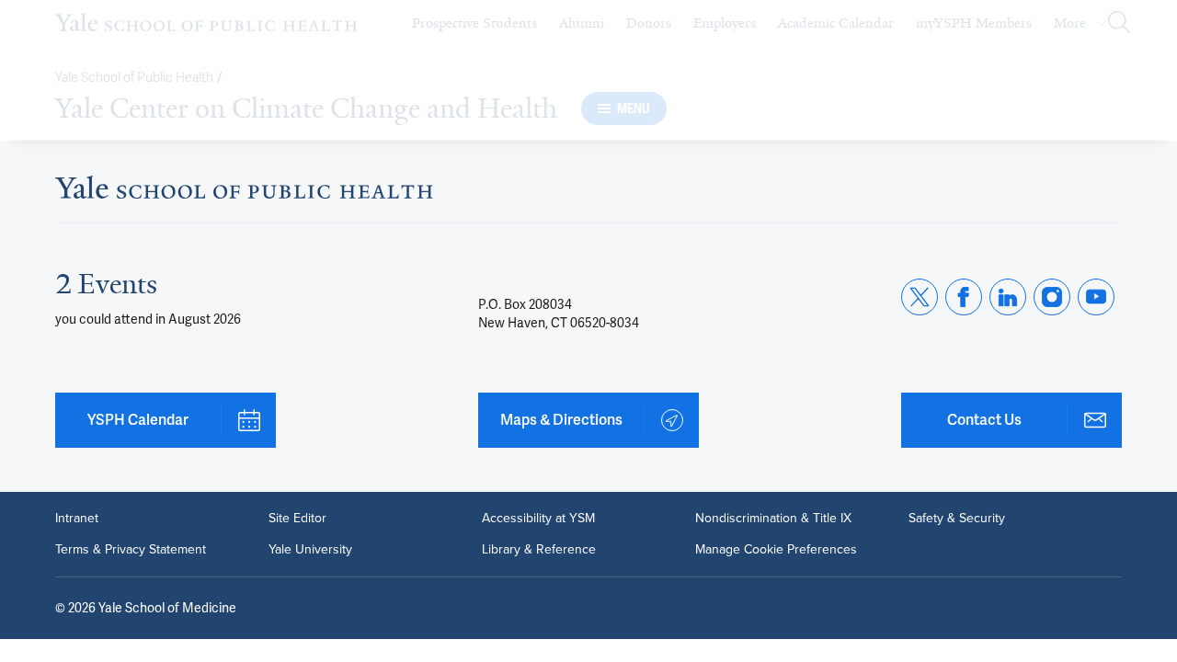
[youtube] (1096, 297)
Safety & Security (956, 518)
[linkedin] (1007, 297)
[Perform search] (1119, 23)
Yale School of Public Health (134, 78)
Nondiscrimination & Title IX (773, 518)
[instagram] (1052, 297)
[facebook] (963, 297)
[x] (919, 297)
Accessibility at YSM (538, 518)
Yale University (310, 550)
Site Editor (297, 518)
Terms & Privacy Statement (130, 550)
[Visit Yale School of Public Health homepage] (244, 192)
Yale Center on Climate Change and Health (306, 108)
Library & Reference (539, 550)
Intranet (76, 518)
